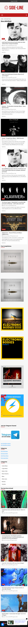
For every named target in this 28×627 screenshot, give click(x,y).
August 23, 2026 (14, 540)
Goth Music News (4, 455)
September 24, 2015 (15, 236)
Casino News (5, 465)
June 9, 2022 (14, 77)
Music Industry (5, 473)
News (3, 38)
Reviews (3, 102)
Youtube (4, 484)
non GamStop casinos (6, 443)
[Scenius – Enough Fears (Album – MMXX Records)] (14, 128)
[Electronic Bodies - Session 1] (12, 348)
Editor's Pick (4, 471)
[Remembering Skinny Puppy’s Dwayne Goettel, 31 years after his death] (14, 577)
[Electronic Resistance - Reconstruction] (12, 376)
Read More (4, 52)
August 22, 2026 (14, 616)
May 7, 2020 (14, 173)
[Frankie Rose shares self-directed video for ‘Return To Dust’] (14, 499)
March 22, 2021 (14, 140)
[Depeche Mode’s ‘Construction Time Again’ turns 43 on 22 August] (14, 603)
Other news (4, 479)
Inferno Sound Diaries (6, 109)
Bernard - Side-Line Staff (7, 45)
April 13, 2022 (14, 109)
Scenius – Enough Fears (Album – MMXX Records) (13, 138)
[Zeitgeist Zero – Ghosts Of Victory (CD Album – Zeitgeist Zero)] (14, 222)
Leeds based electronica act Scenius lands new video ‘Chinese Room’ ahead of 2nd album (13, 43)
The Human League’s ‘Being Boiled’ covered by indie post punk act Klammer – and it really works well (13, 203)
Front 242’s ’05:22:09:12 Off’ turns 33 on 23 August (13, 563)
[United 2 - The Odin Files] (12, 290)
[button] (2, 15)
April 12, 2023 (14, 45)
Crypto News (5, 468)
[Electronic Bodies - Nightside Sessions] (12, 319)
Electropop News (4, 458)
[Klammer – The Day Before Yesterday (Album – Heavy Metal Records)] (14, 96)
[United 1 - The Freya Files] (12, 261)
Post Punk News (4, 451)
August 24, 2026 (14, 512)
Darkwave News (4, 453)
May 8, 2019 (14, 205)
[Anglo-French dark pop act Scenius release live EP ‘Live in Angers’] (14, 64)
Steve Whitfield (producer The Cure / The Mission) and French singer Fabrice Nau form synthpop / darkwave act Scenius (14, 170)
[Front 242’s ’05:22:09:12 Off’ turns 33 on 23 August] (14, 552)
